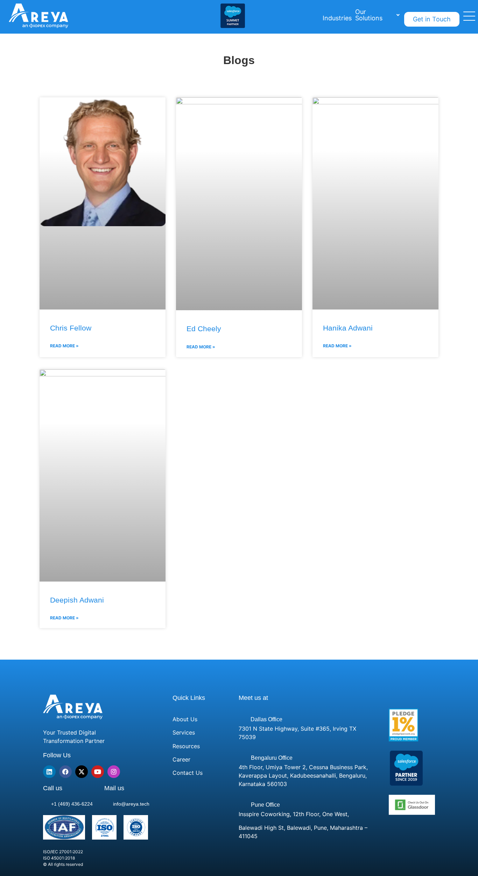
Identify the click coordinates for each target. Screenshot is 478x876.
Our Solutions (368, 15)
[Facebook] (65, 771)
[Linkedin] (49, 771)
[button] (377, 15)
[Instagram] (113, 771)
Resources (186, 746)
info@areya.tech (131, 804)
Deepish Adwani (77, 600)
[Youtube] (97, 771)
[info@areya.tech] (107, 803)
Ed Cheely (204, 329)
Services (184, 732)
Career (181, 759)
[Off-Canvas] (469, 22)
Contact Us (188, 772)
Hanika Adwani (348, 328)
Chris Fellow (70, 328)
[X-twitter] (81, 771)
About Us (185, 719)
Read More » (64, 345)
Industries (337, 18)
